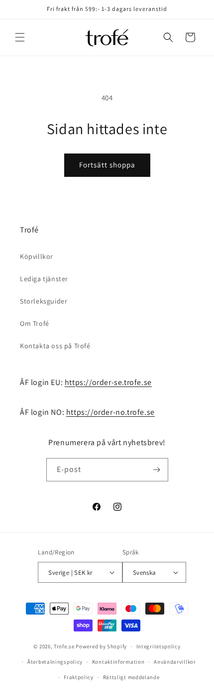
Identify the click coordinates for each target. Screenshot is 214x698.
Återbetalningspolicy (55, 661)
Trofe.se (64, 646)
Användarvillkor (175, 661)
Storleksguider (43, 301)
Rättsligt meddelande (131, 677)
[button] (20, 37)
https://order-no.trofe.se (110, 412)
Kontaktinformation (118, 661)
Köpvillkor (36, 256)
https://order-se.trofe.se (108, 382)
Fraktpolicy (79, 677)
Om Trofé (34, 323)
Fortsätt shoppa (107, 164)
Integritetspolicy (158, 646)
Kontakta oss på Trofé (55, 345)
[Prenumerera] (157, 469)
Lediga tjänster (44, 278)
